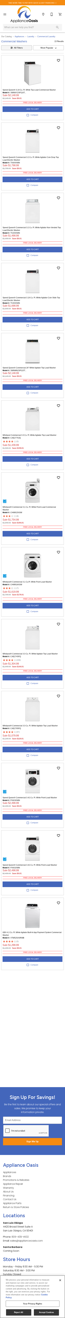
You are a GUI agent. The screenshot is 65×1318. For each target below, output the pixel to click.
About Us (8, 1191)
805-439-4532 (20, 1237)
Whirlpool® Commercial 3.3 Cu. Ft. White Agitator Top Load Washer (30, 654)
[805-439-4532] (51, 14)
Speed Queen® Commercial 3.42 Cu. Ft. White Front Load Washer (30, 798)
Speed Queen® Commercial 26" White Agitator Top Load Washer (29, 368)
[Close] (60, 1280)
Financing (8, 1195)
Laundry (30, 36)
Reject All (18, 1312)
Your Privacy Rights (32, 1304)
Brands (7, 1176)
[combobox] (48, 47)
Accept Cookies (46, 1312)
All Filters (18, 48)
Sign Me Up (32, 1141)
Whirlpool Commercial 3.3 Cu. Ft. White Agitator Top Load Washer (29, 435)
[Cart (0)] (60, 14)
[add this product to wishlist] (58, 60)
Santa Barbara (12, 1247)
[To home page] (24, 14)
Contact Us (9, 1199)
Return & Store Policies (16, 1207)
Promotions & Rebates (16, 1180)
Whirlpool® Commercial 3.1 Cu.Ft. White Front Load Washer (27, 582)
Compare (34, 115)
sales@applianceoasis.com (26, 1240)
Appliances (19, 36)
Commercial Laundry (46, 36)
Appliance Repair (13, 1184)
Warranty (8, 1188)
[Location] (43, 14)
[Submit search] (57, 27)
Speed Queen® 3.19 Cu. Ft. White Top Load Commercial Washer (29, 90)
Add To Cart (32, 109)
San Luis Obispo (13, 1223)
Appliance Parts (12, 1203)
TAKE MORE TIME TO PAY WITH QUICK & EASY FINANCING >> (32, 3)
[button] (4, 14)
